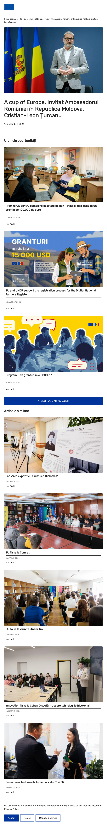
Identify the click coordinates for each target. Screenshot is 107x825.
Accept (11, 818)
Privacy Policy (11, 809)
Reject (27, 818)
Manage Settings (48, 818)
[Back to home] (9, 7)
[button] (101, 7)
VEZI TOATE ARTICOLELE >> (55, 401)
